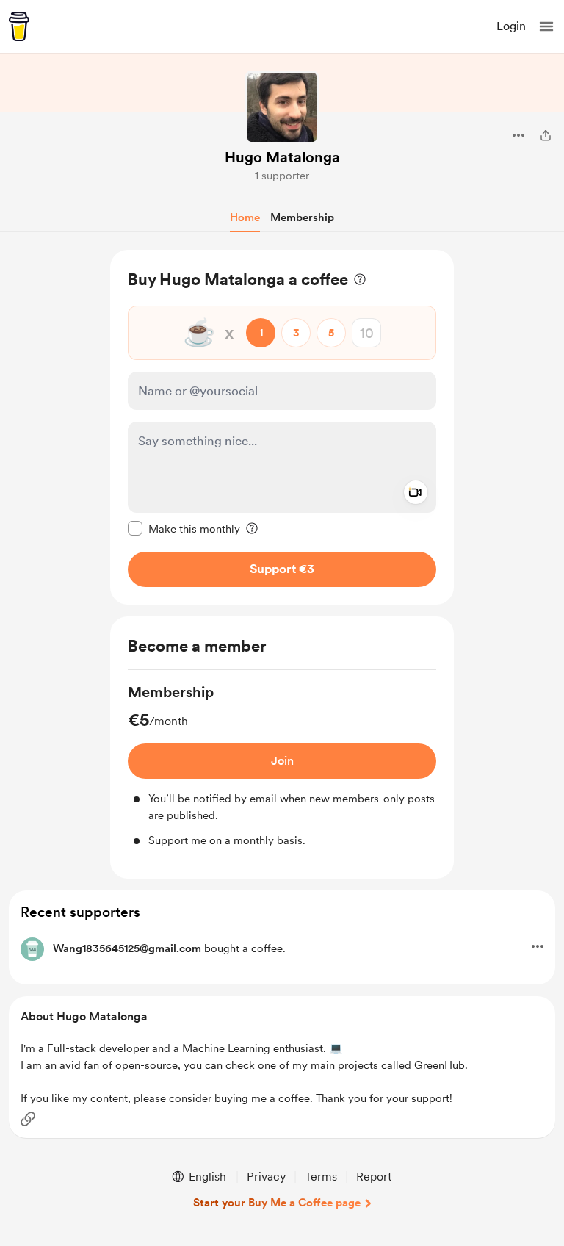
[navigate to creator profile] (282, 107)
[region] (282, 427)
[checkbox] (184, 528)
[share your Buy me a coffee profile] (545, 135)
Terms (321, 1177)
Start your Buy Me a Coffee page (277, 1202)
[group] (282, 765)
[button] (546, 26)
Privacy (266, 1177)
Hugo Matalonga (282, 157)
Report (373, 1177)
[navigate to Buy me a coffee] (19, 26)
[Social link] (28, 1119)
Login (511, 26)
